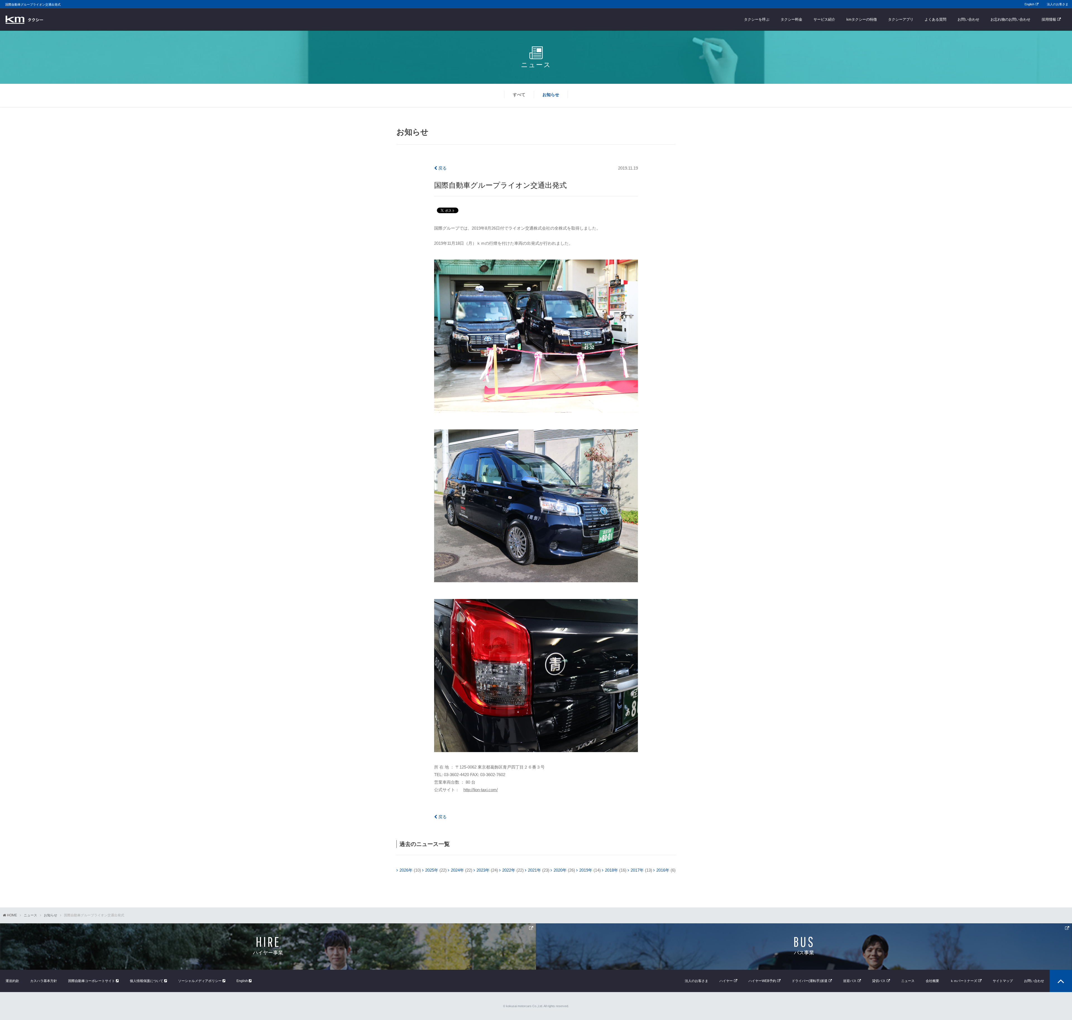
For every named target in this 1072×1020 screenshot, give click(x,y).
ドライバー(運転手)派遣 (809, 981)
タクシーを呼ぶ (756, 19)
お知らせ (550, 94)
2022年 (508, 870)
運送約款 (12, 981)
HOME (12, 915)
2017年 (637, 870)
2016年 (662, 870)
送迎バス (849, 981)
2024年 (457, 870)
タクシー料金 (791, 19)
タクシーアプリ (900, 19)
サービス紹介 (824, 19)
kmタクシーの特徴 (861, 19)
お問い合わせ (968, 19)
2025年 (431, 870)
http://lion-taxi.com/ (480, 789)
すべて (519, 94)
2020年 (560, 870)
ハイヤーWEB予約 (762, 981)
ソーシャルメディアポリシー (200, 981)
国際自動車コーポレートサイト (92, 981)
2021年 (534, 870)
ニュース (30, 915)
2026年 (406, 870)
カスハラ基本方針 (43, 981)
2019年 (585, 870)
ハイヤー (726, 981)
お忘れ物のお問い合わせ (1010, 19)
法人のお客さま (1057, 4)
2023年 (483, 870)
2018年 (611, 870)
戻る (442, 168)
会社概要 (932, 981)
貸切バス (879, 981)
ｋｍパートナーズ (963, 981)
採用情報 (1049, 19)
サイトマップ (1003, 981)
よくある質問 (935, 19)
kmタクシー (24, 19)
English (1029, 4)
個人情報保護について (147, 981)
